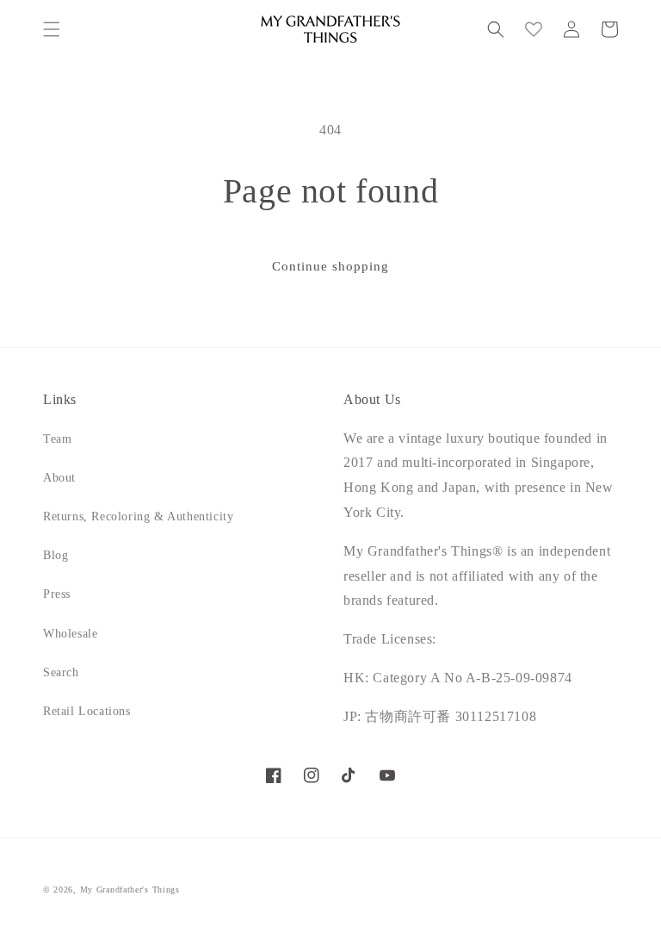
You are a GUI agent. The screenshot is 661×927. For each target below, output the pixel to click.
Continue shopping (330, 266)
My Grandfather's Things (130, 889)
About (59, 477)
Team (57, 438)
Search (61, 672)
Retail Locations (87, 711)
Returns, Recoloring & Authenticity (138, 516)
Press (57, 594)
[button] (52, 29)
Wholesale (70, 633)
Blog (55, 555)
